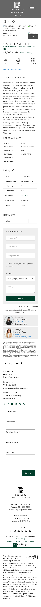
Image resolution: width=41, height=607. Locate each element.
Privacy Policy (20, 539)
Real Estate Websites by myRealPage (20, 541)
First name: (11, 411)
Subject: (9, 273)
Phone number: (13, 442)
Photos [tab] (14, 69)
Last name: (11, 422)
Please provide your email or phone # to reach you (19, 265)
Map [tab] (20, 69)
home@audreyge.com (23, 336)
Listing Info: (9, 170)
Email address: (12, 432)
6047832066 (19, 334)
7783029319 (19, 322)
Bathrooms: (9, 214)
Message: (10, 452)
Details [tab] (6, 69)
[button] (4, 404)
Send (20, 299)
